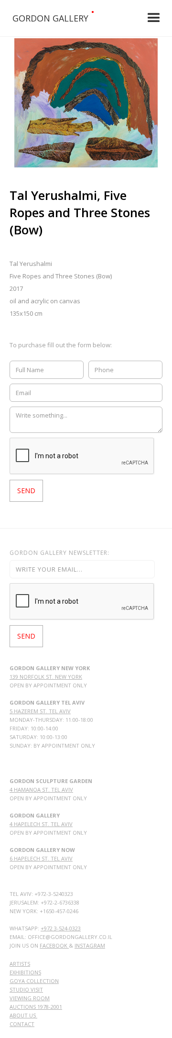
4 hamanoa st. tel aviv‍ (41, 789)
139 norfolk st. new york (46, 676)
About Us (23, 1015)
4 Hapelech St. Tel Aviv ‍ (41, 824)
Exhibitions (25, 972)
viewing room (30, 998)
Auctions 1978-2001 (36, 1006)
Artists (20, 963)
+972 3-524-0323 (61, 928)
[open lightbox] (86, 102)
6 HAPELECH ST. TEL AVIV (41, 858)
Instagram (90, 945)
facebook (54, 945)
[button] (154, 18)
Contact (22, 1023)
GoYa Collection (34, 980)
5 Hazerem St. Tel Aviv (40, 711)
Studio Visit (26, 989)
